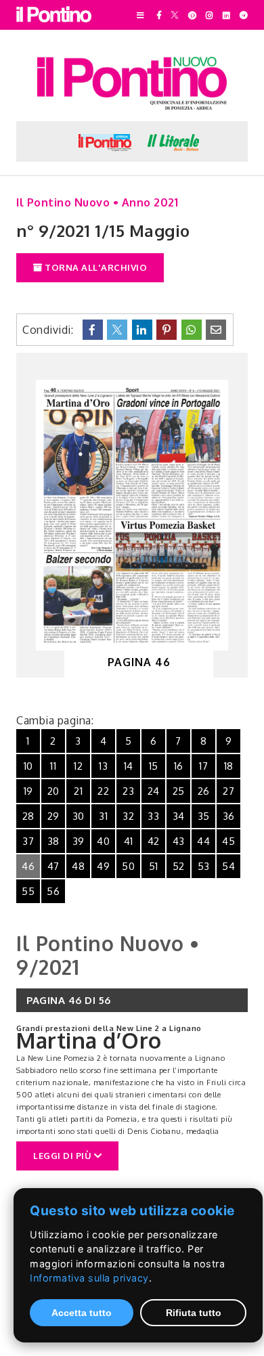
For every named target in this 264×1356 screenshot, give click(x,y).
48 (78, 866)
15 (153, 766)
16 (178, 766)
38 (53, 841)
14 (128, 766)
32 (128, 816)
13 (103, 766)
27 (228, 791)
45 (228, 841)
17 (203, 766)
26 (204, 791)
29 (53, 816)
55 (28, 891)
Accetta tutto (81, 1312)
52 (179, 866)
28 (28, 816)
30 (78, 816)
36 (229, 816)
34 (179, 816)
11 (53, 766)
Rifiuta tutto (193, 1312)
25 (179, 791)
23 (128, 791)
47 (53, 866)
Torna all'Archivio (95, 267)
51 (153, 866)
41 (128, 841)
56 (53, 891)
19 (28, 791)
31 (103, 816)
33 (153, 816)
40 (103, 841)
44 (203, 841)
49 (103, 866)
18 (229, 766)
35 (204, 816)
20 (53, 791)
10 (28, 766)
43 (179, 841)
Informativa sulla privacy (89, 1278)
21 (78, 791)
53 (204, 866)
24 (154, 791)
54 (228, 866)
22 (103, 791)
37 (28, 841)
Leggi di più (63, 1155)
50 (128, 866)
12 (78, 766)
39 (78, 841)
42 (154, 841)
